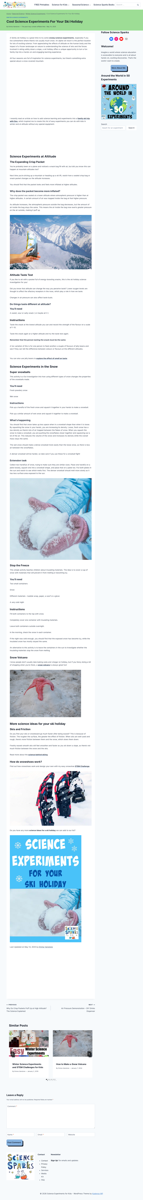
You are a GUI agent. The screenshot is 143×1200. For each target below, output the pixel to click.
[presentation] (29, 1043)
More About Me (119, 68)
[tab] (46, 1079)
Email (41, 1135)
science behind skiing (38, 755)
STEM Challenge (82, 766)
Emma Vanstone (14, 26)
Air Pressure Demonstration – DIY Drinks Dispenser (78, 1008)
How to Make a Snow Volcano (71, 1064)
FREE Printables (41, 4)
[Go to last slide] (12, 1053)
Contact (44, 1161)
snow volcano (44, 665)
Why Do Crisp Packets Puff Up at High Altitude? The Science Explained (26, 1008)
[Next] (89, 1053)
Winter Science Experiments (17, 17)
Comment (12, 1106)
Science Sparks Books (103, 4)
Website (71, 1135)
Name (10, 1135)
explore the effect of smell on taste (51, 358)
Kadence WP (97, 1194)
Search (104, 124)
